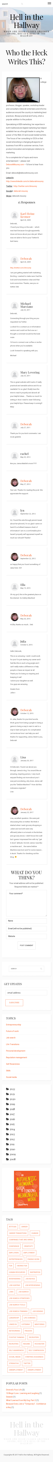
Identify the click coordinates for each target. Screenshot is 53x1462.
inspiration (35, 1272)
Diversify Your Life (14, 1389)
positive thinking (16, 1337)
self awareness (16, 1350)
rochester (39, 1344)
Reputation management (16, 1057)
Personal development (15, 1050)
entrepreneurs (16, 1259)
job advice (30, 1278)
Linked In (13, 1324)
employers (14, 1252)
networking (14, 1331)
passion (28, 1331)
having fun (22, 1265)
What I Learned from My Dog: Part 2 (21, 1400)
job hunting (14, 1285)
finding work (33, 1259)
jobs (11, 1291)
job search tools (17, 1304)
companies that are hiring (21, 1239)
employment (29, 1252)
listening (25, 1324)
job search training (18, 1311)
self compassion (36, 1350)
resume (26, 1344)
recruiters (34, 1337)
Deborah (26, 258)
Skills (8, 1070)
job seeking (37, 1311)
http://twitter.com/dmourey (25, 186)
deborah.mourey (21, 191)
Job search (10, 1037)
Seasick (9, 1396)
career (24, 1226)
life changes (29, 1317)
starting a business (34, 1357)
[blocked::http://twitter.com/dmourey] (13, 186)
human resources (17, 1272)
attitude (12, 1226)
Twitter (27, 1363)
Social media (11, 1077)
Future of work (12, 1031)
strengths (14, 1363)
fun (10, 1265)
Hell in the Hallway (26, 21)
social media (15, 1357)
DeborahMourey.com (15, 164)
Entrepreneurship (13, 1024)
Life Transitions (12, 1044)
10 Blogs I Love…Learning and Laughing (22, 1393)
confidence (14, 1246)
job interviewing (32, 1285)
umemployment (16, 1370)
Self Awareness (13, 1064)
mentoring (39, 1324)
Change (34, 1233)
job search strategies (19, 1298)
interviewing (15, 1278)
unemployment (34, 1370)
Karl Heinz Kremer (27, 215)
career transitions (18, 1233)
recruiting (13, 1344)
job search (23, 1291)
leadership (14, 1317)
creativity (28, 1246)
